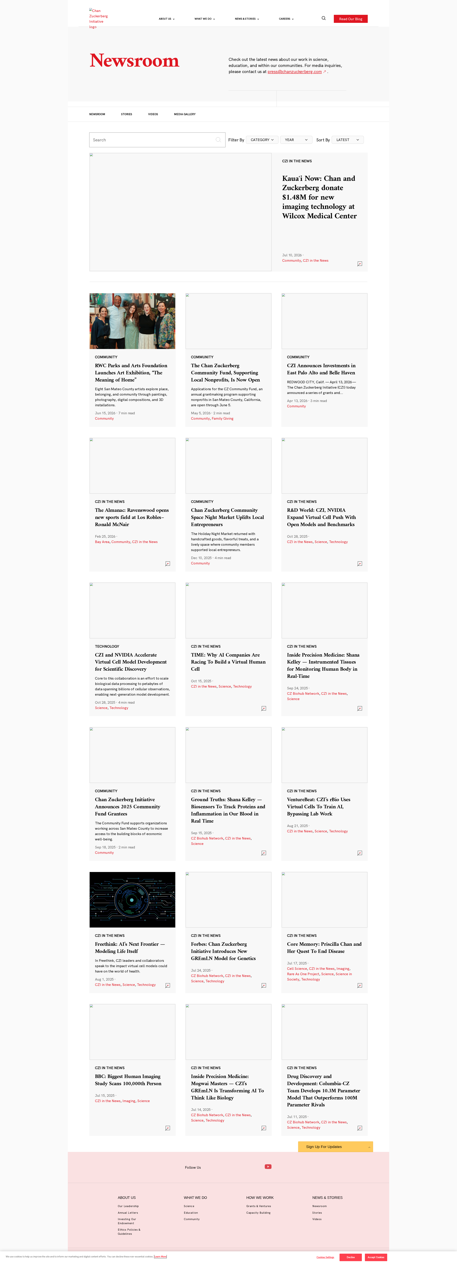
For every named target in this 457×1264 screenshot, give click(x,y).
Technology (338, 541)
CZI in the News (315, 260)
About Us (165, 18)
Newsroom (97, 114)
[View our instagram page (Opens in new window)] (222, 1167)
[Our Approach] (99, 18)
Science (321, 541)
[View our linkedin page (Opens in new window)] (245, 1167)
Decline (351, 1257)
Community (291, 260)
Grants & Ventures (258, 1206)
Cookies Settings (325, 1257)
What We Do (203, 18)
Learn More (160, 1256)
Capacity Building (258, 1212)
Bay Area (102, 541)
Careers (285, 18)
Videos (153, 114)
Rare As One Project (303, 974)
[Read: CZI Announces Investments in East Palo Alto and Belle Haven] (324, 359)
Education (191, 1212)
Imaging (343, 968)
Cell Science (297, 968)
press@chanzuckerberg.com (295, 71)
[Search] (324, 19)
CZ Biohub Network (303, 693)
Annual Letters (128, 1212)
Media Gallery (184, 114)
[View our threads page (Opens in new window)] (233, 1167)
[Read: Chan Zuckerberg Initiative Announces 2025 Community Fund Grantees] (132, 793)
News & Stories (245, 18)
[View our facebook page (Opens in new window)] (210, 1167)
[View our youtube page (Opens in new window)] (268, 1167)
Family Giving (222, 418)
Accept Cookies (376, 1257)
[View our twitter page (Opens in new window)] (256, 1167)
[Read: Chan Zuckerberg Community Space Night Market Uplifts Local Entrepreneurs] (228, 504)
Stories (126, 114)
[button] (262, 140)
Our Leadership (128, 1206)
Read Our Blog (350, 18)
